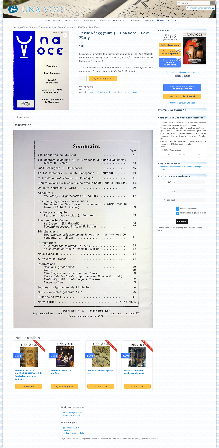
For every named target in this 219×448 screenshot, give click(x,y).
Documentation (135, 20)
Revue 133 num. (131, 92)
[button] (65, 35)
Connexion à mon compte (199, 8)
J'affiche (170, 45)
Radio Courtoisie (168, 20)
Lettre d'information (188, 209)
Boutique (17, 27)
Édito (47, 20)
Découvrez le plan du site (72, 412)
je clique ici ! (182, 96)
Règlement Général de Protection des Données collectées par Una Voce (110, 439)
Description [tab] (23, 117)
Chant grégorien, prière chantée (193, 213)
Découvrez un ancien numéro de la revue (182, 74)
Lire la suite (28, 386)
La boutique (118, 20)
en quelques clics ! (182, 87)
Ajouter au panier (103, 78)
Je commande (171, 52)
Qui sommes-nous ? (70, 428)
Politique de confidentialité (73, 433)
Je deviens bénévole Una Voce (182, 102)
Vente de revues (30, 27)
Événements (104, 20)
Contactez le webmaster (72, 415)
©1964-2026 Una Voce (69, 439)
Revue (76, 20)
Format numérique (47, 27)
